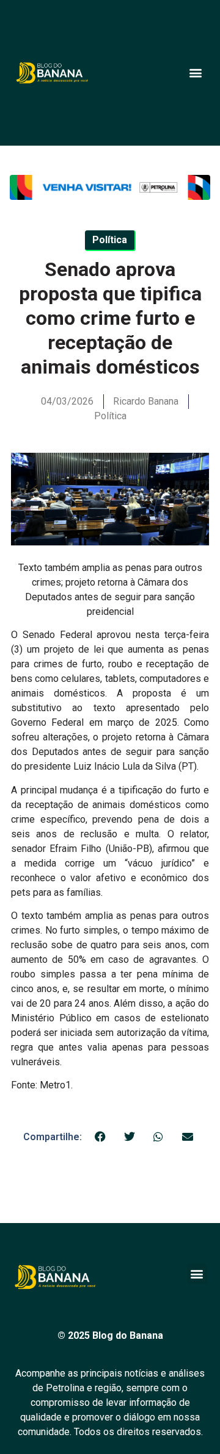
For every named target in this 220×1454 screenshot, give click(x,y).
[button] (195, 73)
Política (110, 416)
